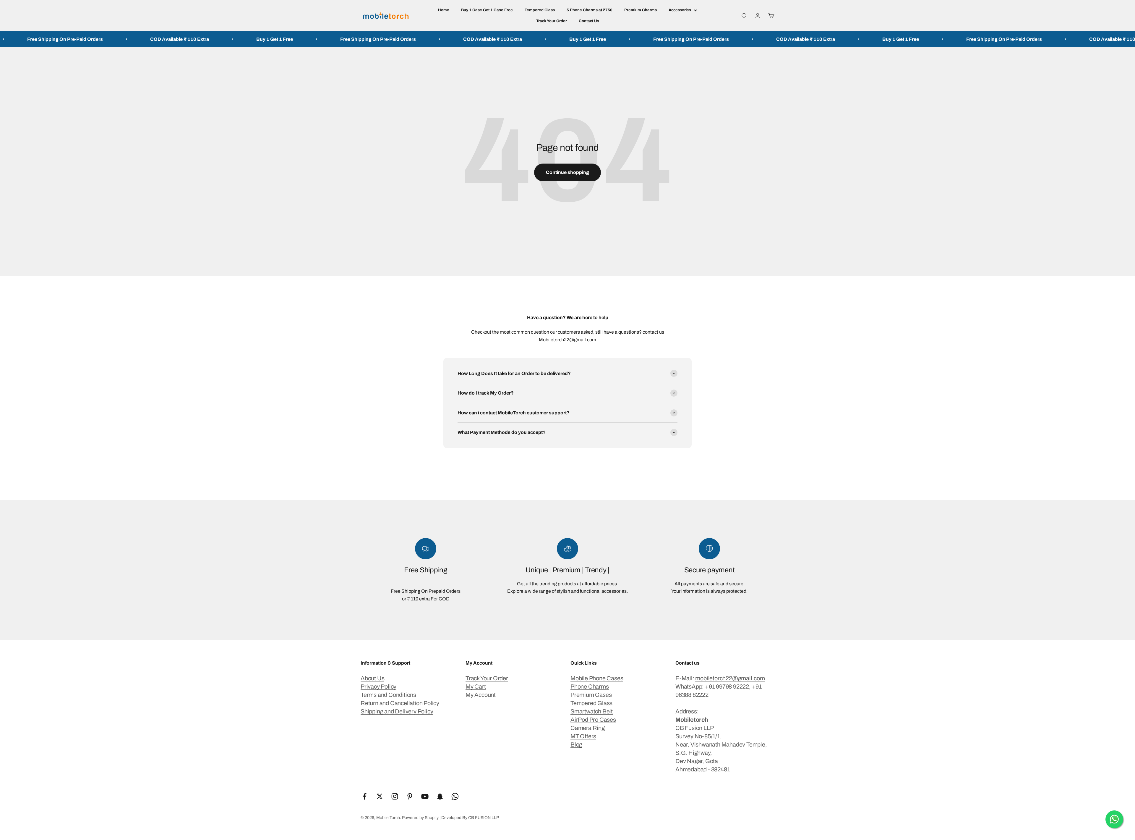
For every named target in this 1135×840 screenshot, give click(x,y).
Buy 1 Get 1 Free (184, 39)
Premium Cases (591, 695)
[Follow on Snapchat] (440, 796)
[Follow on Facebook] (365, 796)
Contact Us (589, 21)
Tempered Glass (540, 10)
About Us (372, 678)
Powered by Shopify (420, 817)
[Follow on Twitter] (380, 796)
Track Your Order (551, 21)
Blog (576, 744)
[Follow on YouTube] (425, 796)
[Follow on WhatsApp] (455, 796)
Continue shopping (567, 172)
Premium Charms (640, 10)
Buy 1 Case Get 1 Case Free (487, 10)
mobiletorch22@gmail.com (730, 678)
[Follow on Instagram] (395, 796)
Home (443, 10)
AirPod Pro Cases (593, 719)
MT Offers (583, 736)
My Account (481, 695)
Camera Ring (587, 728)
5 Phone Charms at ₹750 (589, 10)
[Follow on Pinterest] (410, 796)
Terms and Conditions (388, 695)
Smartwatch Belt (591, 711)
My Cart (476, 686)
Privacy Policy (378, 686)
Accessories (680, 10)
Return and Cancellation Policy (400, 703)
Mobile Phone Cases (596, 678)
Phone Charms (589, 686)
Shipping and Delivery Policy (397, 711)
